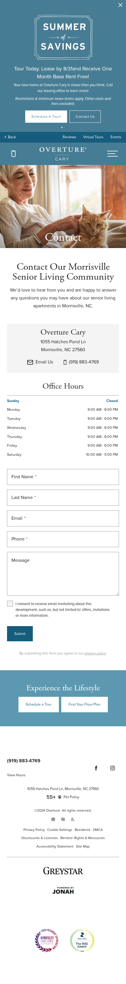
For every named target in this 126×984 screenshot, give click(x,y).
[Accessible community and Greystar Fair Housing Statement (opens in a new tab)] (72, 819)
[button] (61, 127)
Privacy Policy (34, 829)
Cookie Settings (59, 829)
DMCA (98, 829)
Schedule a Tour (39, 704)
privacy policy (95, 653)
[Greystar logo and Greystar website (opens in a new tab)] (63, 870)
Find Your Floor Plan (85, 704)
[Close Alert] (120, 5)
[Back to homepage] (63, 153)
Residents (83, 829)
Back (11, 137)
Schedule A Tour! (46, 116)
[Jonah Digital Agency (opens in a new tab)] (63, 890)
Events (115, 137)
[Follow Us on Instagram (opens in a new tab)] (112, 768)
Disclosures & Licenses (39, 838)
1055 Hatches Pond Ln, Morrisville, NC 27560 (63, 788)
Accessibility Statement (55, 846)
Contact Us (85, 116)
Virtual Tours (93, 137)
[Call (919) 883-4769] (13, 153)
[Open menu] (112, 153)
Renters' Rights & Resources (82, 838)
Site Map (83, 846)
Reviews (69, 137)
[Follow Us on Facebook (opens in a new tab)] (96, 768)
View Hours (16, 775)
